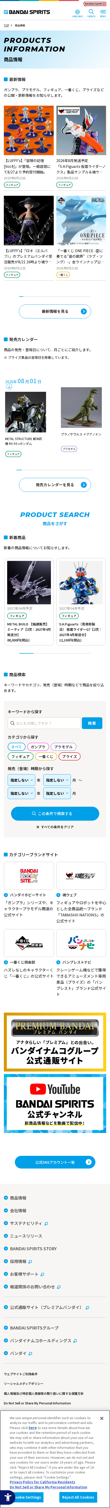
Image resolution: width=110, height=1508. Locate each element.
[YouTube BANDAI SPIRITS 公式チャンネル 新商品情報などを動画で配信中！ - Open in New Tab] (55, 1103)
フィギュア (12, 185)
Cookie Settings (27, 1497)
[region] (55, 1459)
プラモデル (69, 449)
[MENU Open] (103, 14)
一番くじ (63, 275)
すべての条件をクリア (57, 826)
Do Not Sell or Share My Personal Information (37, 1403)
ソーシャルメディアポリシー (23, 1383)
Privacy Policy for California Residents (42, 1482)
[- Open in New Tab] (29, 148)
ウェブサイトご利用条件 (21, 1374)
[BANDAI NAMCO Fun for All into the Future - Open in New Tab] (95, 5)
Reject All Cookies (78, 1497)
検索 (92, 723)
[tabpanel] (55, 195)
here (33, 1427)
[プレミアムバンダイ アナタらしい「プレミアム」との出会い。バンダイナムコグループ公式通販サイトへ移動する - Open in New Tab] (55, 1042)
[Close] (101, 1418)
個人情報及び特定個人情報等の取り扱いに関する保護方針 (44, 1393)
